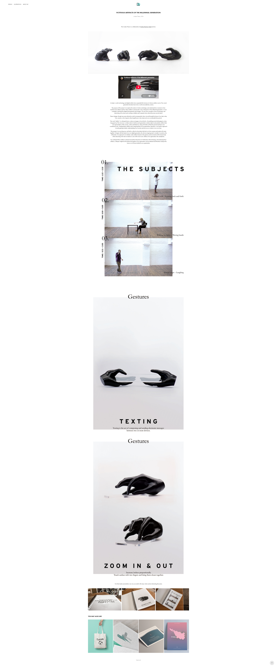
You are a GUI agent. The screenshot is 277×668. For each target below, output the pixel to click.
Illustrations (17, 4)
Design (10, 4)
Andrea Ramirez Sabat (145, 27)
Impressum (138, 660)
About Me (25, 4)
